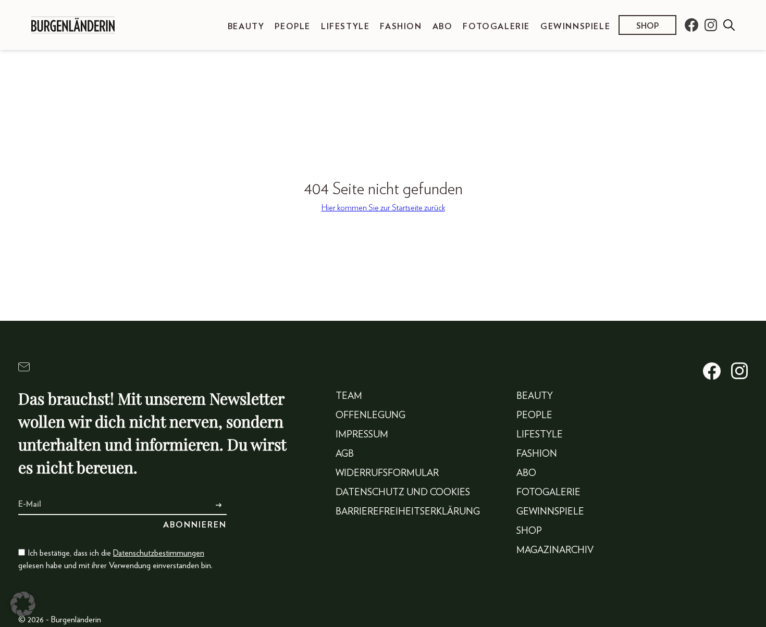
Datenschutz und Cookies (403, 492)
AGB (345, 454)
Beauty (246, 26)
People (293, 26)
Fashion (401, 26)
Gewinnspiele (575, 26)
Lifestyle (345, 26)
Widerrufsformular (387, 473)
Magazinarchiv (555, 550)
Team (349, 396)
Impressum (362, 435)
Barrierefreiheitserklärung (408, 512)
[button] (23, 604)
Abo (443, 26)
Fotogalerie (496, 26)
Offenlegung (370, 415)
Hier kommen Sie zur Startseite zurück (383, 208)
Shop (647, 26)
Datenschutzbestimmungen (158, 553)
